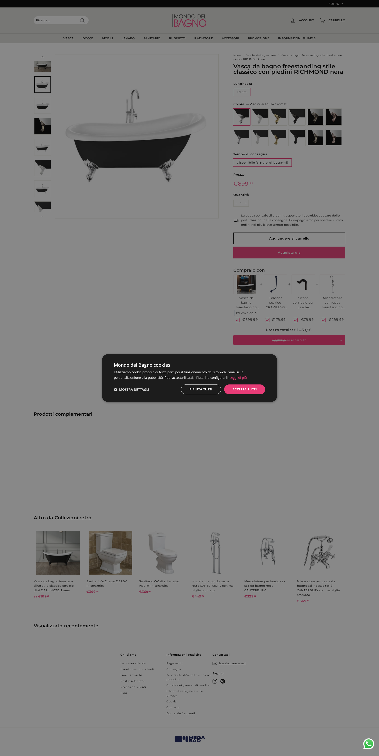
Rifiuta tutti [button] (201, 389)
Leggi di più (238, 377)
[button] (131, 389)
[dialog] (189, 378)
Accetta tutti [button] (244, 389)
